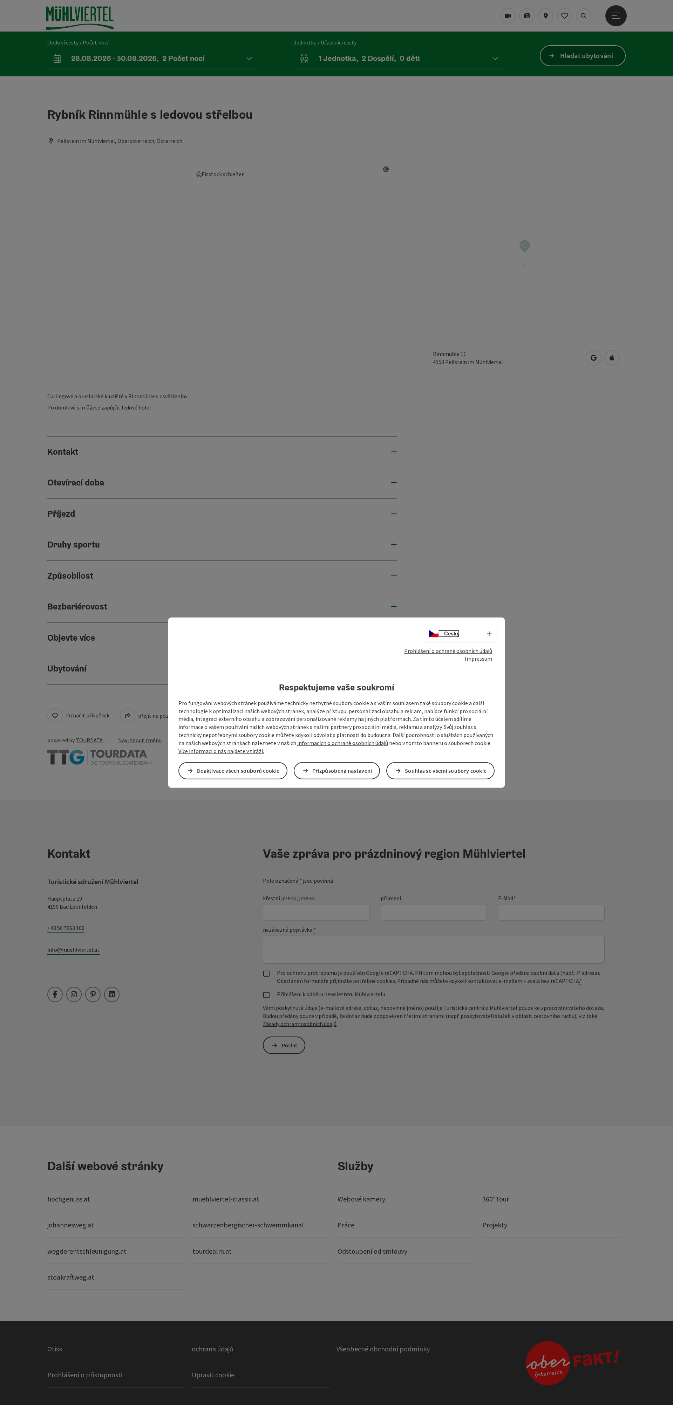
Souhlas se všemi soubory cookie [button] (446, 770)
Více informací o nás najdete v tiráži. (221, 751)
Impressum (478, 658)
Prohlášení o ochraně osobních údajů (448, 650)
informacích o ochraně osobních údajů (342, 742)
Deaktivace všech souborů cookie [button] (238, 770)
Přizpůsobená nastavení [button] (342, 770)
